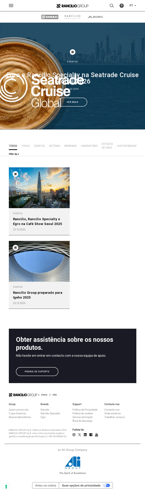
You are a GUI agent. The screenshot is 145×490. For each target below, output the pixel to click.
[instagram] (73, 434)
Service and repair (82, 417)
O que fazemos (17, 413)
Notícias (54, 145)
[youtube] (96, 434)
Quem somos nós (18, 409)
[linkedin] (85, 434)
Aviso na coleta (45, 485)
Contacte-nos (112, 409)
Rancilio (45, 409)
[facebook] (90, 434)
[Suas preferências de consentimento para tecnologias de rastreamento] (6, 486)
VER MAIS (72, 102)
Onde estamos (112, 413)
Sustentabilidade (128, 145)
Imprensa (70, 145)
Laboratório (89, 145)
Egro (43, 417)
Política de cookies (82, 413)
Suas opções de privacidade (81, 485)
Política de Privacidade (85, 409)
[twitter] (79, 434)
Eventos (72, 61)
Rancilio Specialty (50, 413)
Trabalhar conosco (114, 417)
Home (44, 395)
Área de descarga (82, 420)
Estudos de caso (107, 146)
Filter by (13, 154)
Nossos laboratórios (20, 417)
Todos (13, 145)
